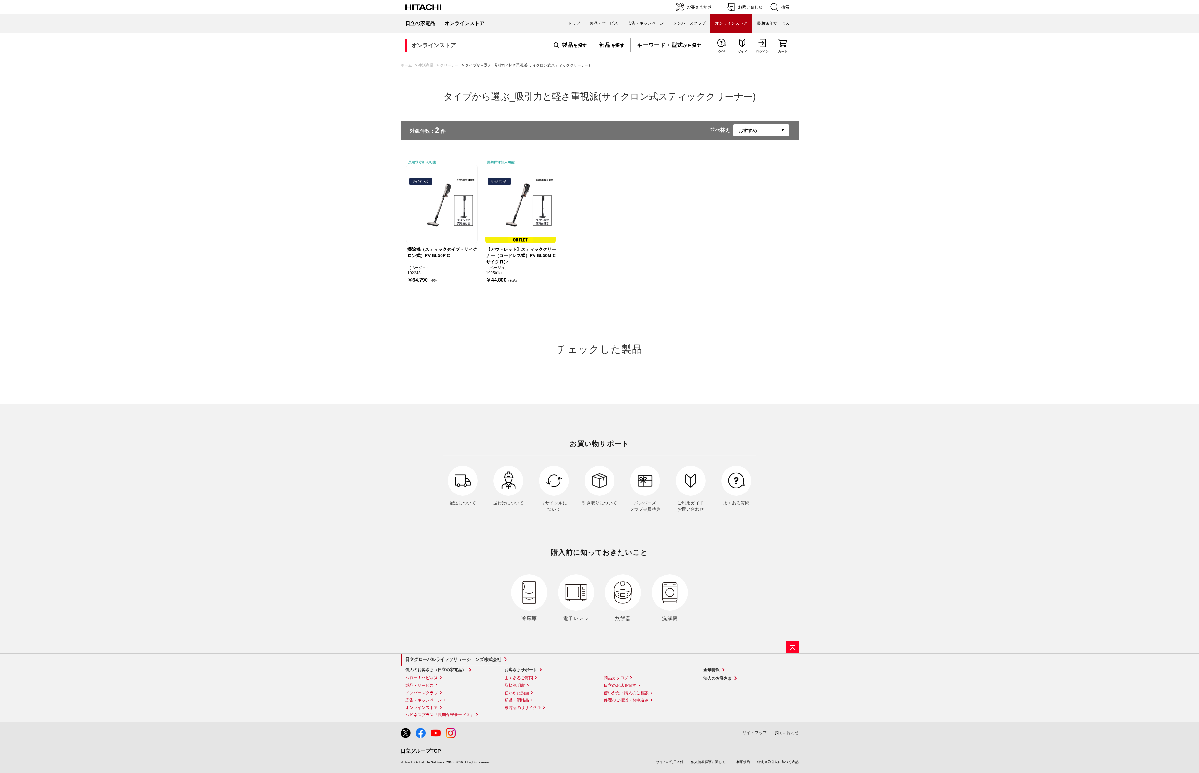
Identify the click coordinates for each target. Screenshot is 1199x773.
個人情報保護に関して (708, 762)
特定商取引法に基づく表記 (778, 762)
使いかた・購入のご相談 (626, 693)
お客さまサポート (521, 669)
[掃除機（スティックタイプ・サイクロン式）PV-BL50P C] (442, 204)
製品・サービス (419, 685)
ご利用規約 (741, 762)
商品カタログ (616, 678)
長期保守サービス (773, 23)
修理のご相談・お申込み (626, 700)
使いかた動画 (517, 693)
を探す (574, 45)
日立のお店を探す (620, 685)
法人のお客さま (717, 678)
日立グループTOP (421, 751)
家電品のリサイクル (523, 707)
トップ (574, 23)
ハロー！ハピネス (421, 678)
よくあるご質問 (519, 678)
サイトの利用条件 (669, 762)
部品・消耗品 (517, 700)
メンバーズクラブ (689, 23)
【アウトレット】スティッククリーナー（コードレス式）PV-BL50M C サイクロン (521, 255)
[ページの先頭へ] (792, 647)
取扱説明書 (515, 685)
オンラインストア (421, 707)
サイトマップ (755, 732)
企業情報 (711, 669)
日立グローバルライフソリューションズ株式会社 (453, 659)
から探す (669, 45)
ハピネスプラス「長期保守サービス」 (439, 714)
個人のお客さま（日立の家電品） (435, 669)
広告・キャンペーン (423, 700)
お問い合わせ (786, 732)
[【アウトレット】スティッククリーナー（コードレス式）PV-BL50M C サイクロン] (520, 204)
